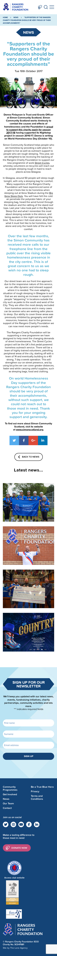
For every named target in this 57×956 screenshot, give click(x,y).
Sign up (28, 756)
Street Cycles (42, 163)
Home (5, 17)
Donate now (19, 847)
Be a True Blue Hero (42, 786)
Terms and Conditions (37, 797)
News (15, 17)
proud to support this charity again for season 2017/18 (29, 129)
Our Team (8, 803)
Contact (7, 808)
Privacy (35, 791)
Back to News (30, 456)
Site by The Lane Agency (15, 947)
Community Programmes (10, 788)
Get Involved (10, 794)
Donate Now (40, 7)
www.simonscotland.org (29, 429)
